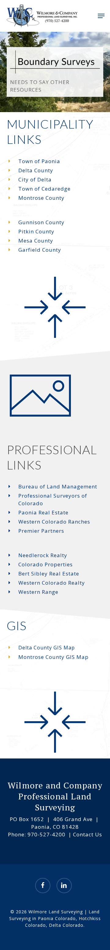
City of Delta (35, 179)
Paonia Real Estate (43, 512)
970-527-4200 (46, 834)
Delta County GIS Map (46, 647)
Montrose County (41, 197)
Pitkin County (36, 231)
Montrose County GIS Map (53, 656)
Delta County (35, 170)
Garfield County (39, 249)
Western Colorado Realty (51, 582)
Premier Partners (41, 530)
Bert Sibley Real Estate (48, 573)
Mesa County (35, 240)
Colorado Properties (45, 564)
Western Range (38, 591)
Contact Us (87, 834)
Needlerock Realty (42, 555)
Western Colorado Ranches (54, 521)
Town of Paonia (39, 161)
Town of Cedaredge (44, 188)
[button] (101, 16)
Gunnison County (41, 222)
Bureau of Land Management (57, 486)
